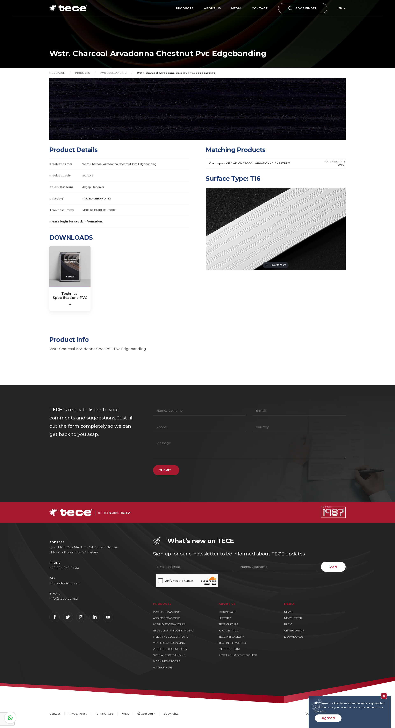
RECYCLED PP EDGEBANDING (173, 630)
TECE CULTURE (228, 624)
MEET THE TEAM (229, 649)
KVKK (125, 713)
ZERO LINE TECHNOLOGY (170, 649)
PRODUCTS (185, 8)
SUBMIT (165, 470)
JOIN (333, 567)
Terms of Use (104, 713)
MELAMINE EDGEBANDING (170, 636)
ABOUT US (212, 8)
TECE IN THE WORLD (232, 642)
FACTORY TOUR (229, 630)
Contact (54, 713)
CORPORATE (227, 612)
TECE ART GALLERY (231, 636)
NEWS (288, 612)
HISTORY (225, 618)
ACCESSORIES (163, 667)
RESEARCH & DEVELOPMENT (238, 655)
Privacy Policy (78, 713)
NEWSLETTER (293, 618)
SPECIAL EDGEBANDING (169, 655)
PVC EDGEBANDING (113, 72)
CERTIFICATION (294, 630)
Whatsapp (10, 718)
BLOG (288, 624)
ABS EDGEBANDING (166, 618)
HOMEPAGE (57, 72)
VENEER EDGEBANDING (169, 642)
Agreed (328, 718)
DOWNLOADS (294, 636)
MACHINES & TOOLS (166, 661)
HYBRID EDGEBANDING (169, 624)
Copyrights (171, 713)
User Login (147, 713)
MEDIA (236, 8)
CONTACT (260, 8)
